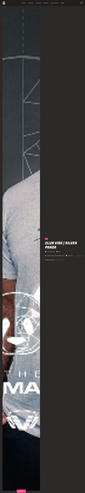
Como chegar (80, 255)
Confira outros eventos (59, 259)
